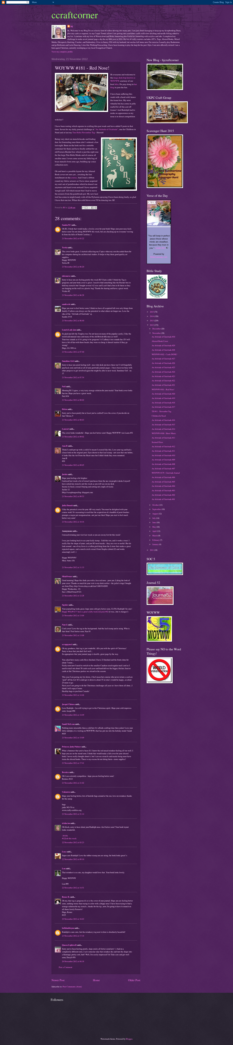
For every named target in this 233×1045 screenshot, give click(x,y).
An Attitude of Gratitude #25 (163, 367)
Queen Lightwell (69, 945)
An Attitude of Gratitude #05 (163, 481)
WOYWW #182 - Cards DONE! (164, 354)
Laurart (65, 428)
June (154, 522)
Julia (116, 84)
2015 (152, 311)
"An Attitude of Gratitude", (107, 129)
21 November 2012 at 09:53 (73, 496)
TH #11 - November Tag (161, 411)
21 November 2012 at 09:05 (73, 465)
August (155, 513)
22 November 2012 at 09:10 (73, 859)
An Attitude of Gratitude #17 (163, 406)
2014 (152, 316)
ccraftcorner (75, 14)
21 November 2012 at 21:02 (73, 782)
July (154, 518)
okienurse (66, 275)
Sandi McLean (68, 724)
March (155, 535)
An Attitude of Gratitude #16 (163, 420)
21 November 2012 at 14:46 (73, 695)
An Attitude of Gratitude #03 (163, 490)
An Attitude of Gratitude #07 (163, 468)
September (157, 509)
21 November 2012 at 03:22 (73, 238)
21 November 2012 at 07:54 (73, 377)
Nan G (65, 624)
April (154, 531)
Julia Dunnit (67, 505)
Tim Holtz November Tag (83, 132)
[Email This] (83, 207)
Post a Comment (65, 967)
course (74, 177)
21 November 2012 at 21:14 (73, 813)
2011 (152, 550)
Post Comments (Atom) (72, 986)
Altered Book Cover (160, 341)
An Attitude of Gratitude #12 (163, 446)
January (155, 544)
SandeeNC (66, 224)
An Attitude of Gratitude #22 (163, 380)
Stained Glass (157, 442)
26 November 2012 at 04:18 (73, 961)
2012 (152, 325)
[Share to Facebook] (92, 207)
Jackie (65, 474)
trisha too (66, 823)
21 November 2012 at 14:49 (73, 714)
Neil (64, 386)
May (154, 526)
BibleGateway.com (158, 257)
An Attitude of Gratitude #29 (163, 345)
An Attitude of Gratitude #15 (163, 424)
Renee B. (66, 896)
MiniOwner (67, 576)
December (156, 328)
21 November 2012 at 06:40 (73, 320)
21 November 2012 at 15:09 (73, 737)
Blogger (129, 1038)
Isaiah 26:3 (160, 248)
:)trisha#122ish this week (69, 837)
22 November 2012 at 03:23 (73, 842)
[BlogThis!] (86, 207)
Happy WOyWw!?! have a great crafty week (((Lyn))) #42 (85, 611)
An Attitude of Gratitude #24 (163, 371)
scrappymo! (67, 644)
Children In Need (159, 415)
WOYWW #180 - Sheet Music (164, 433)
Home (96, 980)
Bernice (65, 772)
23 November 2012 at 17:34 (73, 935)
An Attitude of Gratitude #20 (163, 393)
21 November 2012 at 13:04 (73, 615)
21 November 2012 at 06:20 (73, 266)
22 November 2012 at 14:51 (73, 887)
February (156, 540)
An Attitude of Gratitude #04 (163, 486)
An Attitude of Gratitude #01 (163, 499)
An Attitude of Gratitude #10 (163, 455)
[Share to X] (89, 207)
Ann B (65, 445)
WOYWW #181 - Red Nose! (163, 389)
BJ (72, 26)
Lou (63, 868)
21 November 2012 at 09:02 (73, 436)
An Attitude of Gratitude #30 (163, 336)
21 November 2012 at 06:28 (73, 295)
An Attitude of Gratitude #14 (163, 429)
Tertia (64, 247)
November (156, 333)
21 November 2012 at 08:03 (73, 419)
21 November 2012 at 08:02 (73, 399)
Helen (64, 409)
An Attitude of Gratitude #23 (163, 376)
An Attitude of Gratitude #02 (163, 494)
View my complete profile (62, 51)
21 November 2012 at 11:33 (73, 567)
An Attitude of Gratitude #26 (163, 363)
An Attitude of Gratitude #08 (163, 464)
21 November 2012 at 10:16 (73, 521)
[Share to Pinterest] (95, 207)
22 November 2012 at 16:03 (73, 918)
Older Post (134, 980)
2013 (152, 320)
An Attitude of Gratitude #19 (163, 398)
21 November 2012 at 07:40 (73, 351)
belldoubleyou (68, 928)
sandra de (66, 304)
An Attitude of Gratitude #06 (163, 477)
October (155, 504)
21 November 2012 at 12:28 (73, 595)
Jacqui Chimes (68, 704)
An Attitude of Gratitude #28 (163, 349)
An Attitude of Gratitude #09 (163, 459)
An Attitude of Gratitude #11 (163, 450)
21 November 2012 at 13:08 (73, 635)
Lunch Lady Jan (69, 329)
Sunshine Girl (68, 361)
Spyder (65, 604)
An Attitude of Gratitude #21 (163, 385)
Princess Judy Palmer (71, 746)
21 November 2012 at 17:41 (73, 763)
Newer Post (58, 980)
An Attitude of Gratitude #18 (163, 402)
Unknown (66, 791)
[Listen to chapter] (167, 248)
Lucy (64, 851)
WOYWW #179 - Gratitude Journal (166, 472)
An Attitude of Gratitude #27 (163, 358)
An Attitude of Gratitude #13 (163, 437)
